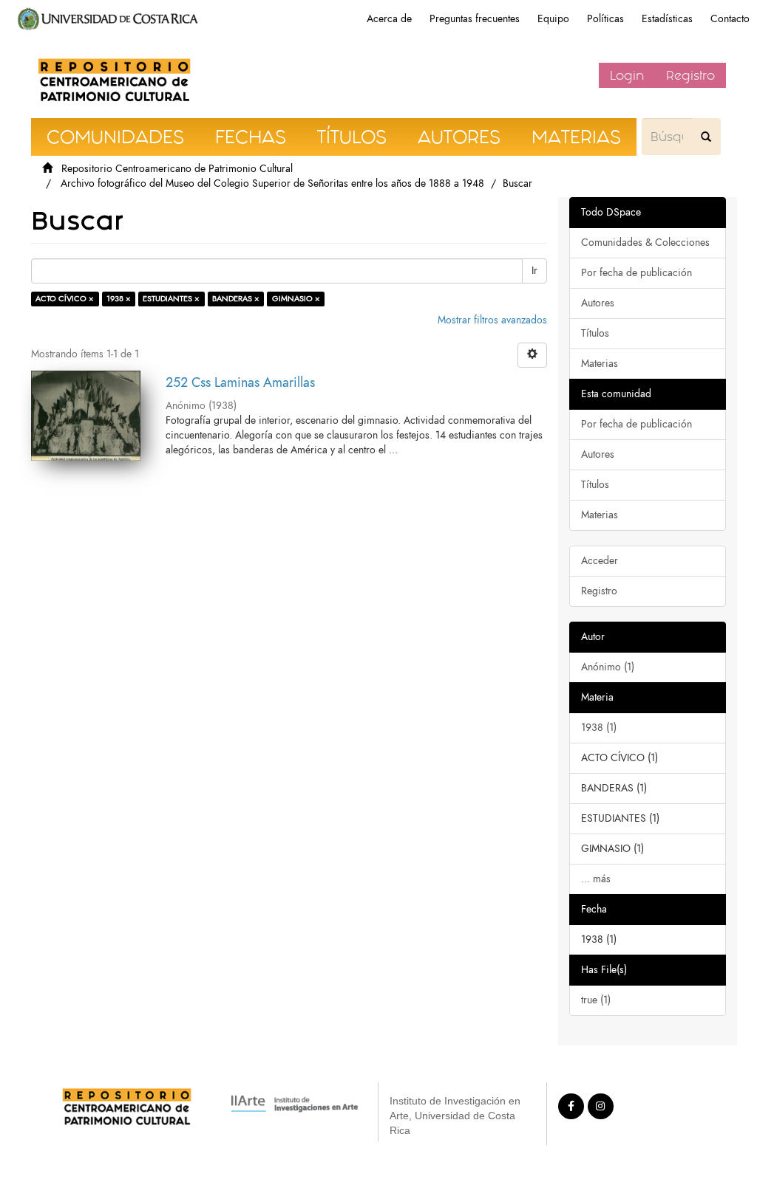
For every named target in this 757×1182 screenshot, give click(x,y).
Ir (534, 271)
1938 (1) (599, 728)
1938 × (118, 298)
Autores (597, 303)
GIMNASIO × (296, 298)
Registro (690, 75)
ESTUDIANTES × (171, 298)
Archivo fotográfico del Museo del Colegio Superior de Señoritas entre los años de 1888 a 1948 (272, 183)
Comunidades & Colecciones (645, 243)
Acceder (599, 561)
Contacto (730, 19)
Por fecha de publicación (636, 273)
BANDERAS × (235, 298)
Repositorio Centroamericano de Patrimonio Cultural (177, 169)
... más (596, 879)
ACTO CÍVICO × (64, 298)
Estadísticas (667, 19)
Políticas (605, 19)
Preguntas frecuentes (475, 19)
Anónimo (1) (607, 667)
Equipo (553, 19)
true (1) (596, 1000)
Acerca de (389, 19)
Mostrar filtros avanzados (492, 320)
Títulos (595, 333)
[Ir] (706, 136)
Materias (599, 364)
